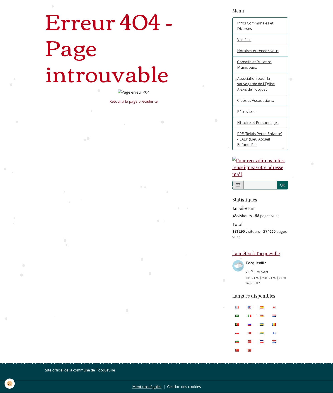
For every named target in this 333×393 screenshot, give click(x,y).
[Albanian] (249, 350)
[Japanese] (274, 307)
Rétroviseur (247, 111)
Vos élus (244, 39)
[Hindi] (261, 332)
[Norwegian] (249, 332)
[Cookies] (10, 383)
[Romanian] (274, 324)
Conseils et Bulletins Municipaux (254, 64)
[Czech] (261, 341)
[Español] (261, 307)
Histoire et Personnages (258, 122)
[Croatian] (274, 341)
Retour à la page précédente (133, 101)
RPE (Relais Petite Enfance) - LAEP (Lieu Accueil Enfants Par (259, 139)
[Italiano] (249, 315)
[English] (249, 307)
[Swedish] (261, 324)
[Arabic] (237, 315)
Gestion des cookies (184, 386)
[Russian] (249, 324)
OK (282, 185)
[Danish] (249, 341)
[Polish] (237, 332)
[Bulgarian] (237, 341)
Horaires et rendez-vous (258, 50)
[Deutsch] (261, 315)
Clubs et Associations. (255, 100)
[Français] (237, 307)
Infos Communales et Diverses (255, 26)
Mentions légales (147, 386)
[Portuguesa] (237, 324)
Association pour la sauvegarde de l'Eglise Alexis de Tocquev (256, 84)
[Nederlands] (274, 315)
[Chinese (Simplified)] (237, 350)
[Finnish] (274, 332)
